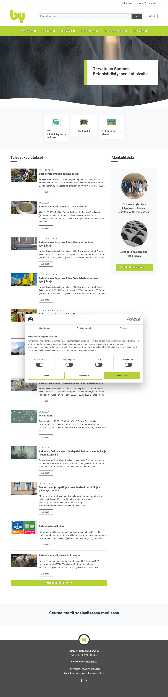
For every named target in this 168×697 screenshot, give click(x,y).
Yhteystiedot (74, 669)
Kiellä (46, 376)
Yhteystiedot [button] (128, 3)
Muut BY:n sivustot (147, 3)
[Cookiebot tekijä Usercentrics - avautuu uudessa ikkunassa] (128, 319)
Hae (136, 16)
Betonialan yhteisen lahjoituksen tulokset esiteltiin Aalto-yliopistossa (134, 208)
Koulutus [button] (47, 31)
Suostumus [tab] (44, 328)
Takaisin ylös (158, 692)
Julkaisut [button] (67, 31)
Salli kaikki (122, 376)
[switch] (69, 365)
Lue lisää (45, 192)
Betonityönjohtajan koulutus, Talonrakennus (64, 314)
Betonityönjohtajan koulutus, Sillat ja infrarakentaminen (71, 382)
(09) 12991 (91, 661)
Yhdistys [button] (28, 31)
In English (152, 16)
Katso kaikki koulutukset (58, 583)
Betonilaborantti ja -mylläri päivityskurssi (63, 206)
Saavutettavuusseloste (74, 673)
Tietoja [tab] (123, 328)
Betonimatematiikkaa (51, 526)
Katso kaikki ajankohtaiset (133, 267)
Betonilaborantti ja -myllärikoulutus (59, 555)
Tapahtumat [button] (88, 31)
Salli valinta (84, 376)
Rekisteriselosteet (96, 673)
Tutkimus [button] (139, 31)
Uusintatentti (46, 415)
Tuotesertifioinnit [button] (114, 31)
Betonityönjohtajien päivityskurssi (59, 173)
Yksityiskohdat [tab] (84, 328)
